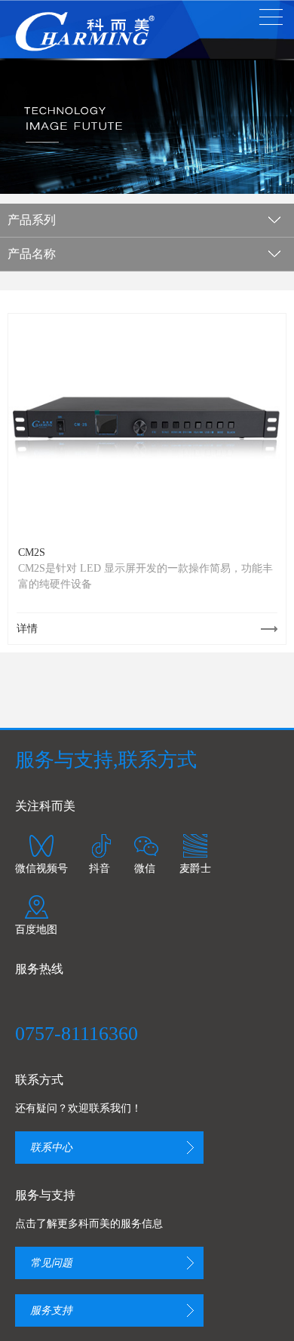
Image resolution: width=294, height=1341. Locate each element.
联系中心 (51, 1147)
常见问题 (51, 1263)
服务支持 (51, 1310)
